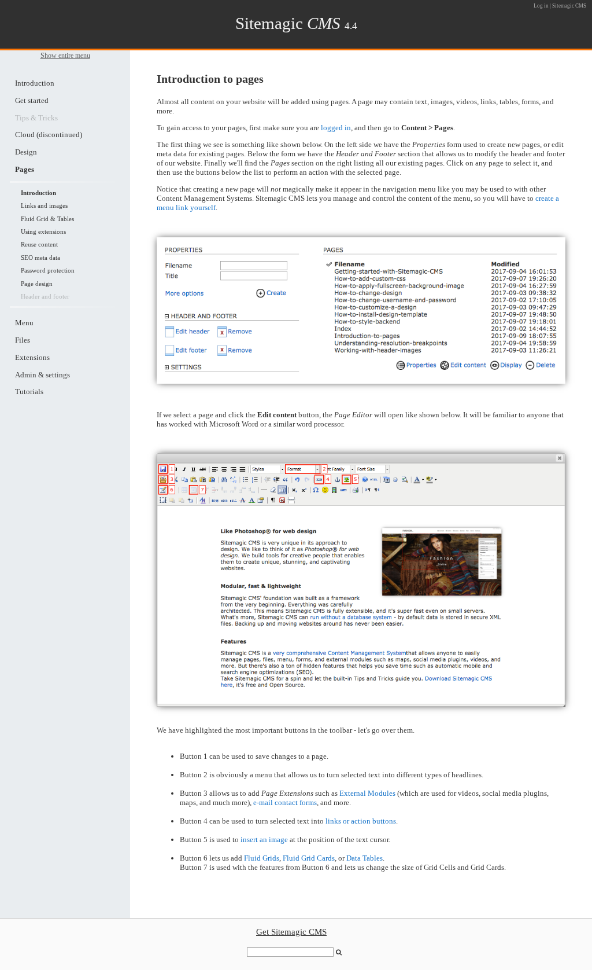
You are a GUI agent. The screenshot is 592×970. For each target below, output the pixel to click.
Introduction (34, 83)
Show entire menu (65, 56)
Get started (32, 100)
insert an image (264, 839)
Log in (541, 6)
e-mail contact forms (285, 802)
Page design (37, 283)
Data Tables (364, 858)
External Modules (367, 793)
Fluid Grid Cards (309, 858)
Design (26, 152)
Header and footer (45, 296)
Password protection (48, 270)
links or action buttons (360, 821)
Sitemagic (288, 23)
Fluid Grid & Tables (47, 218)
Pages (24, 169)
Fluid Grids (261, 858)
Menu (24, 322)
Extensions (32, 357)
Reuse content (39, 244)
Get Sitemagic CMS (291, 931)
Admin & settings (42, 374)
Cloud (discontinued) (48, 134)
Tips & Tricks (36, 117)
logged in (336, 127)
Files (22, 340)
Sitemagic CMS (569, 6)
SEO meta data (40, 257)
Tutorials (29, 391)
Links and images (44, 205)
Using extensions (43, 231)
